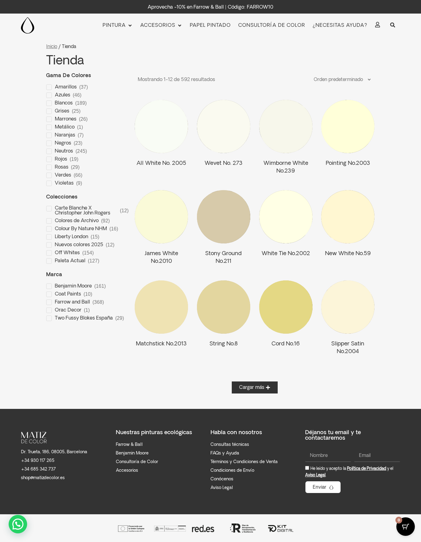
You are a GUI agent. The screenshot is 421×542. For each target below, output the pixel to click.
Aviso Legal (315, 475)
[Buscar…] (392, 25)
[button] (117, 25)
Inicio (51, 47)
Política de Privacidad (366, 468)
